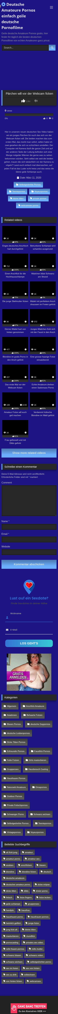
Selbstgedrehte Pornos (30, 184)
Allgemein (11, 706)
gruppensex (33, 904)
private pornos (39, 198)
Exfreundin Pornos (15, 751)
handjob (10, 910)
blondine (10, 871)
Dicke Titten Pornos (16, 742)
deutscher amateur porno (18, 884)
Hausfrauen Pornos (16, 778)
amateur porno (13, 859)
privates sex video (34, 942)
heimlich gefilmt (13, 923)
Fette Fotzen (13, 760)
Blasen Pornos (14, 724)
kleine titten (18, 198)
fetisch (9, 897)
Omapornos (41, 787)
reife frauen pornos (15, 949)
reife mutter (37, 949)
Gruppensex (13, 769)
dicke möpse (44, 884)
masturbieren (12, 936)
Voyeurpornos (41, 191)
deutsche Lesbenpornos (18, 733)
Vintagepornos (14, 832)
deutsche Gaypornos (40, 724)
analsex (9, 865)
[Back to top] (49, 1005)
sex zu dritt (11, 974)
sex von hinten (33, 968)
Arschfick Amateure (35, 706)
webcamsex (35, 981)
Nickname (15, 613)
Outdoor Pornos (14, 796)
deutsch (47, 871)
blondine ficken (29, 871)
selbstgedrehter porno (40, 962)
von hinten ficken (14, 981)
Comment (6, 482)
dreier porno (42, 891)
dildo (26, 891)
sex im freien (12, 968)
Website (5, 546)
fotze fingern (26, 897)
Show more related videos (29, 452)
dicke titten (11, 891)
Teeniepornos (18, 191)
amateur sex (34, 859)
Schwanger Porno (15, 814)
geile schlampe (13, 904)
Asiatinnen (12, 715)
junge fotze (33, 923)
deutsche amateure (15, 878)
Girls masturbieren (37, 760)
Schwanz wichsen (42, 814)
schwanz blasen (13, 955)
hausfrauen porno (14, 917)
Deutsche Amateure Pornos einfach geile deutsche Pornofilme (18, 16)
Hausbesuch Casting (38, 769)
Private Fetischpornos (17, 805)
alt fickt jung (11, 852)
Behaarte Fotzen (34, 715)
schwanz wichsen (14, 962)
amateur (29, 852)
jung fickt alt (11, 929)
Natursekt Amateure (16, 787)
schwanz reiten (36, 955)
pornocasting (12, 942)
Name (5, 521)
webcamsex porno (29, 205)
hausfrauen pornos (39, 917)
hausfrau (25, 910)
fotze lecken (45, 897)
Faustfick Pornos (42, 751)
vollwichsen (29, 974)
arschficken (26, 865)
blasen (42, 865)
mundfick (30, 936)
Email (5, 534)
